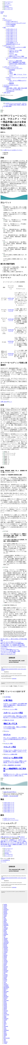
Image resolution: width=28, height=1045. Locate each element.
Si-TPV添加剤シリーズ (12, 42)
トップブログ (4, 839)
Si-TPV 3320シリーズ (11, 35)
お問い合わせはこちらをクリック (9, 836)
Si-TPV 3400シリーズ (11, 36)
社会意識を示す (10, 91)
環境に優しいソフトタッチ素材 (9, 841)
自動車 (11, 73)
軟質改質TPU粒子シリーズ (13, 44)
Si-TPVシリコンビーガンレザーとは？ (16, 23)
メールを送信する (5, 860)
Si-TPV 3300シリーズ (11, 33)
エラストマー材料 (15, 843)
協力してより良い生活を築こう (14, 89)
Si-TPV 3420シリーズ (11, 38)
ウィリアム (3, 861)
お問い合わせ (6, 92)
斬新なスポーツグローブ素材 (16, 56)
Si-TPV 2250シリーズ (11, 30)
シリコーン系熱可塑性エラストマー (10, 649)
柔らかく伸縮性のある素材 (15, 844)
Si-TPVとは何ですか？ (12, 21)
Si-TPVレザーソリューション (10, 67)
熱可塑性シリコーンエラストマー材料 (16, 47)
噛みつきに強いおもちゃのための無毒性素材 (12, 643)
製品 (4, 27)
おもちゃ (11, 53)
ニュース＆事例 (10, 26)
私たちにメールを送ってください (13, 150)
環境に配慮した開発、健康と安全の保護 (16, 88)
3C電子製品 (12, 48)
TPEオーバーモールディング (8, 654)
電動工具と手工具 (13, 51)
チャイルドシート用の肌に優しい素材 (10, 651)
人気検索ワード (13, 839)
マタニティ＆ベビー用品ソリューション (11, 642)
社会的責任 (6, 86)
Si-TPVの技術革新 (11, 24)
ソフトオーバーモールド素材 (8, 652)
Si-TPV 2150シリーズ (11, 29)
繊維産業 (11, 83)
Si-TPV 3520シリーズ (11, 39)
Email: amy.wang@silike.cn (9, 791)
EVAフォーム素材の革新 (15, 60)
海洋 (10, 71)
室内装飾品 (12, 70)
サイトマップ (23, 838)
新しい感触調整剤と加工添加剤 (17, 62)
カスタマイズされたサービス (10, 85)
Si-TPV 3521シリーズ (11, 41)
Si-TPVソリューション (9, 45)
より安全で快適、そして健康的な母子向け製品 (13, 645)
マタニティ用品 (13, 54)
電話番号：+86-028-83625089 (10, 796)
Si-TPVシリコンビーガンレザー (14, 68)
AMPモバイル (21, 839)
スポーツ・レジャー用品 (15, 50)
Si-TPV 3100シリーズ (11, 32)
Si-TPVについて (7, 20)
